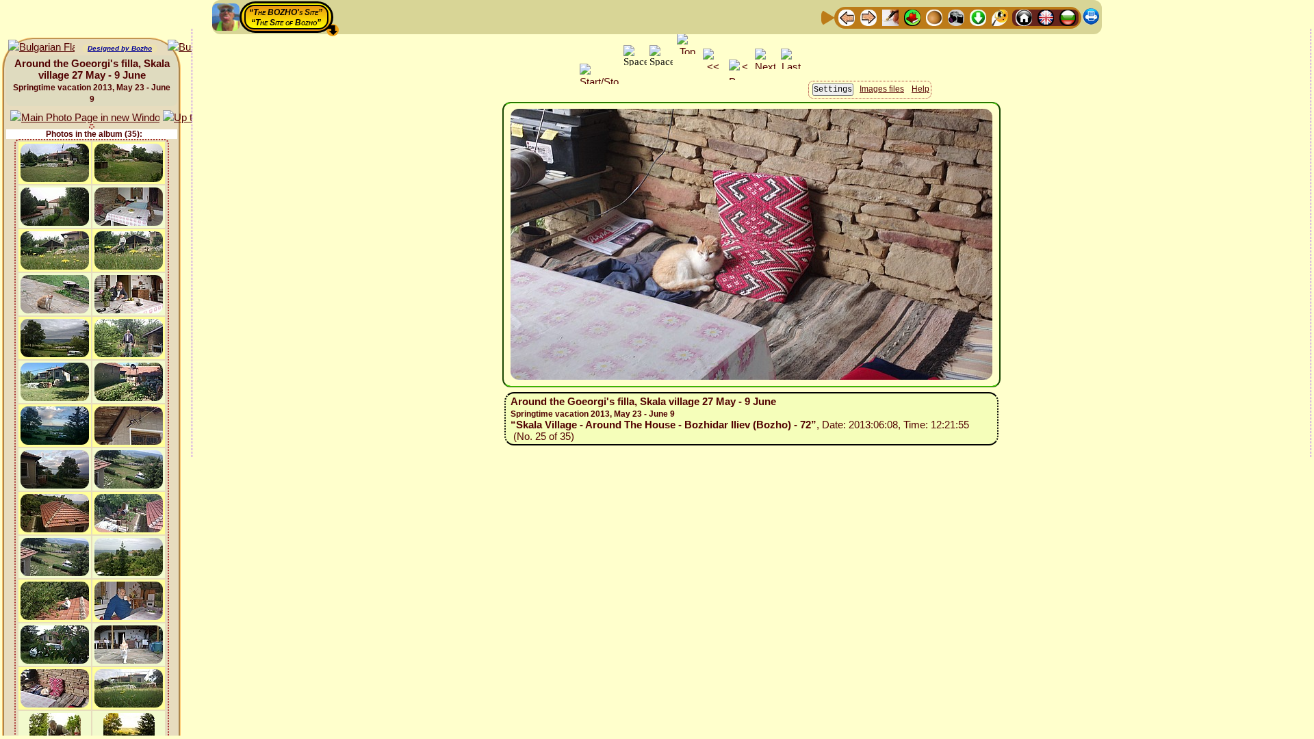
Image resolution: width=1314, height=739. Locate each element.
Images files (882, 89)
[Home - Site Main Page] (1024, 17)
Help (920, 89)
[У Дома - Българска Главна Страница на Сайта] (1067, 17)
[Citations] (912, 17)
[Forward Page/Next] (868, 17)
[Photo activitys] (956, 17)
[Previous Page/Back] (846, 17)
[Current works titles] (934, 17)
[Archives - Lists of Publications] (890, 17)
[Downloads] (978, 17)
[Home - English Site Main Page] (1046, 17)
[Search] (1000, 17)
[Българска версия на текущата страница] (41, 47)
